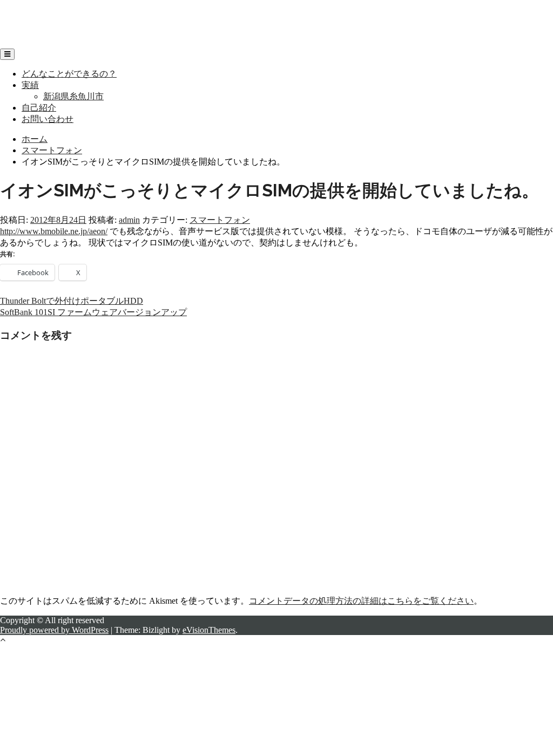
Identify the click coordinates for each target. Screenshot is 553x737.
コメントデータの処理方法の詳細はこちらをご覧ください (361, 600)
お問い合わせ (47, 119)
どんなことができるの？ (69, 73)
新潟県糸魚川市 (73, 96)
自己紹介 (39, 107)
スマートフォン (220, 219)
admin (129, 219)
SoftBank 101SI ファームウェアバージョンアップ (93, 312)
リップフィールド (34, 13)
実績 (30, 85)
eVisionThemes (209, 629)
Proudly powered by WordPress (54, 629)
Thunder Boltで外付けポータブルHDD (71, 300)
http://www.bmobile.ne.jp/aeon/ (53, 231)
